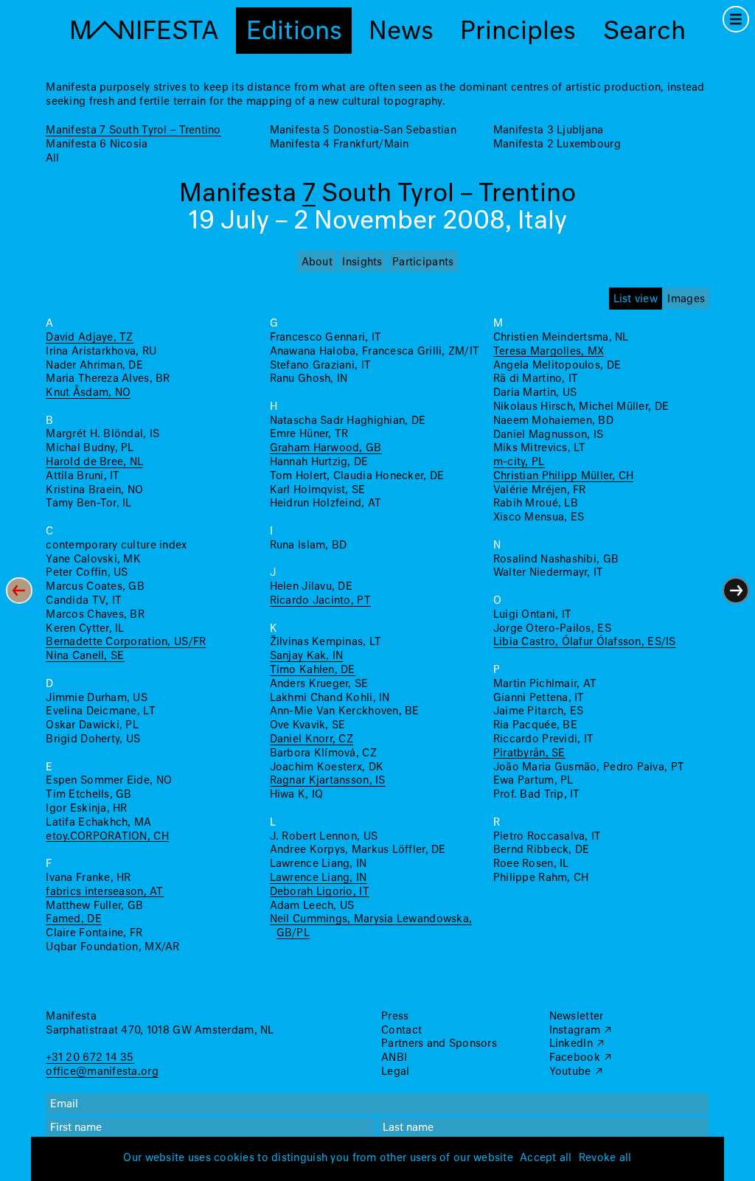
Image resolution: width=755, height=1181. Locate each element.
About (317, 262)
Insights (362, 262)
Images (686, 299)
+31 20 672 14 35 (89, 1058)
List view (635, 299)
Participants (422, 262)
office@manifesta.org (102, 1072)
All (52, 158)
